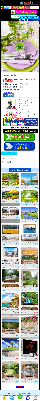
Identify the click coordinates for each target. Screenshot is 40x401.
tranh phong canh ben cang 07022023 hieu (10, 265)
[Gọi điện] (20, 397)
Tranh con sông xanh (10, 311)
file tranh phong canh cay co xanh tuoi (29, 202)
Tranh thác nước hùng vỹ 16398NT (29, 379)
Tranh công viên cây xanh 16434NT (10, 379)
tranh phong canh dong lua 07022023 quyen (10, 242)
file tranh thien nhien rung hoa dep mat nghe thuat (10, 185)
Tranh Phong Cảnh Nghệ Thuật (19, 80)
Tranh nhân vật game (29, 356)
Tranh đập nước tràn (10, 288)
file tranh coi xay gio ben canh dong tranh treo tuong (29, 219)
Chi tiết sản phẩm (9, 153)
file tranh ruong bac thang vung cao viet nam (10, 199)
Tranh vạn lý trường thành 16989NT (29, 265)
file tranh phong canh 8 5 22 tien (10, 215)
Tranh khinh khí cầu (10, 356)
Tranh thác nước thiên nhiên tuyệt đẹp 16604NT (29, 311)
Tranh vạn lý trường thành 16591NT (10, 333)
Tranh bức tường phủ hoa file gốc (29, 333)
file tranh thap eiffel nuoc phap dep (29, 185)
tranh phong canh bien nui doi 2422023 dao (29, 242)
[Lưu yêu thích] (18, 174)
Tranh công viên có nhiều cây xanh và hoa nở (29, 288)
